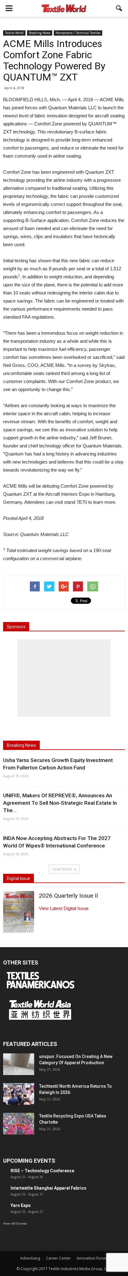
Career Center (58, 1258)
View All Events (15, 1223)
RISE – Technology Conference (42, 1170)
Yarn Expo (21, 1205)
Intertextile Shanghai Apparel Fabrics (48, 1188)
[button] (119, 8)
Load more (62, 869)
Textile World (14, 33)
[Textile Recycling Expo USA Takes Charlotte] (18, 1123)
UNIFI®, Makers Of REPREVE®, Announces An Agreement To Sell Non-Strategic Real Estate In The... (60, 802)
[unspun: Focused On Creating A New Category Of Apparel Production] (18, 1064)
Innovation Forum (92, 1258)
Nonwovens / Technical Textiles (78, 33)
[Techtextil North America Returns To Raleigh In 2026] (18, 1094)
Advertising (30, 1258)
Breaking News (39, 33)
